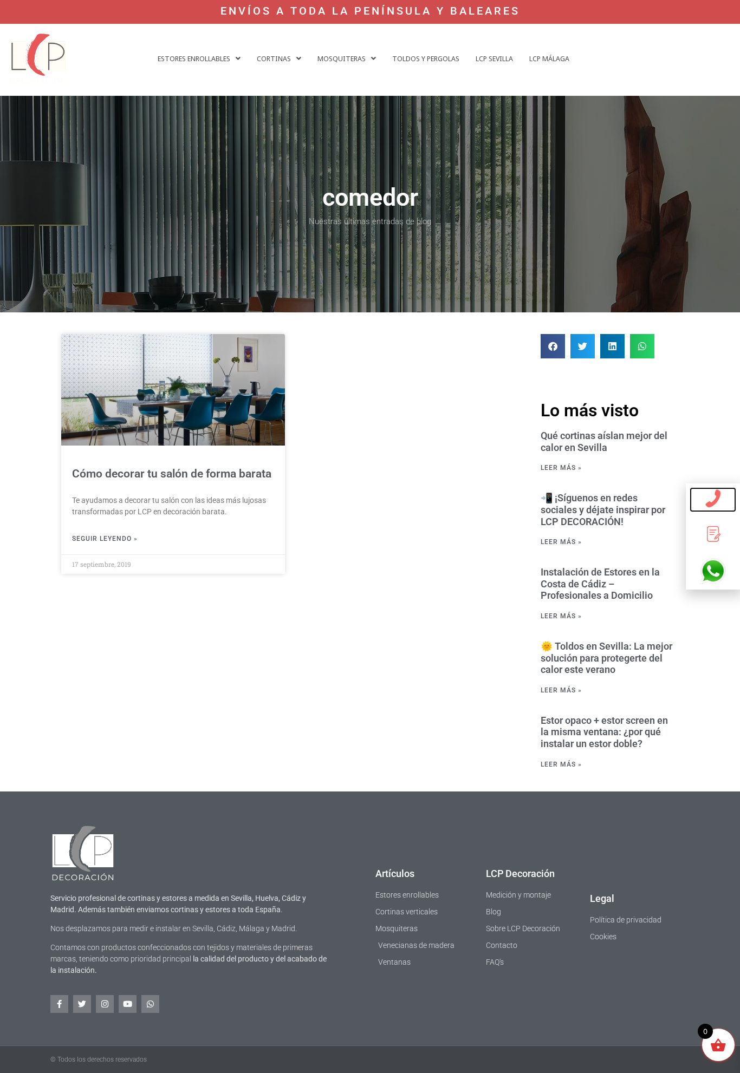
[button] (199, 58)
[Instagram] (105, 1004)
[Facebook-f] (59, 1004)
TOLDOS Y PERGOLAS (425, 58)
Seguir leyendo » (105, 538)
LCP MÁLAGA (549, 58)
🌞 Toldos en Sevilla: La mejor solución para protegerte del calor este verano (606, 657)
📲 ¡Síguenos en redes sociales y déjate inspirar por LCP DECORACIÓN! (603, 509)
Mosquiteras (341, 58)
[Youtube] (128, 1004)
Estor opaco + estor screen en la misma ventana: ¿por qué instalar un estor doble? (604, 732)
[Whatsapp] (150, 1004)
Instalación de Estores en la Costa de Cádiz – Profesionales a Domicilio (600, 583)
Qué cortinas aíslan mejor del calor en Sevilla (604, 441)
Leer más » (561, 468)
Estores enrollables (194, 58)
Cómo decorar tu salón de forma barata (171, 473)
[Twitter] (82, 1004)
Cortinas (274, 58)
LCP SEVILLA (494, 58)
